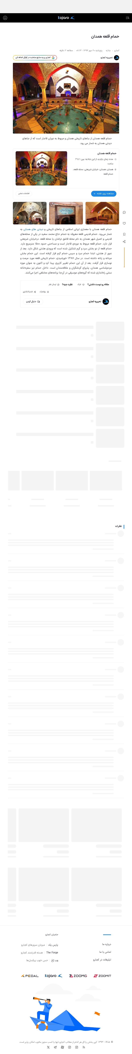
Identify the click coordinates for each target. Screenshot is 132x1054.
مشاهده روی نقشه (105, 193)
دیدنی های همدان (33, 229)
